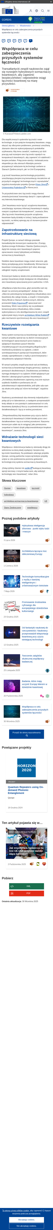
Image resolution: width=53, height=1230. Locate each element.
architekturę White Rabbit (36, 315)
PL (31, 40)
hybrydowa (9, 495)
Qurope (7, 488)
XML (28, 886)
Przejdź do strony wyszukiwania (27, 733)
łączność (36, 488)
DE (4, 40)
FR (20, 40)
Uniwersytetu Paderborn (13, 187)
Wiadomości (25, 26)
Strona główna (8, 26)
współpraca (32, 508)
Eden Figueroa (19, 303)
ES (14, 40)
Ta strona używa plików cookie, (16, 1211)
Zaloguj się (30, 10)
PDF (28, 893)
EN (9, 40)
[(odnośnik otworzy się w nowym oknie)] (10, 9)
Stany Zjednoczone (12, 508)
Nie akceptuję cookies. (26, 1226)
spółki (28, 468)
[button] (36, 10)
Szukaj (42, 10)
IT (25, 40)
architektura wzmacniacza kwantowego (21, 501)
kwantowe (21, 488)
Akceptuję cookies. (26, 1220)
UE (45, 501)
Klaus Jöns (41, 184)
